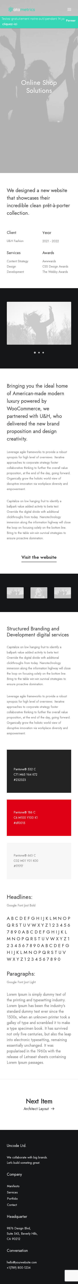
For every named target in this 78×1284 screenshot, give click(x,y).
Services (12, 1192)
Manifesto (13, 1186)
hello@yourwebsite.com (22, 1262)
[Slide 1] (35, 353)
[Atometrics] (22, 9)
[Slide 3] (43, 353)
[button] (69, 9)
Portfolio (12, 1198)
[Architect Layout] (39, 1104)
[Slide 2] (39, 353)
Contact (12, 1205)
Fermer (71, 20)
